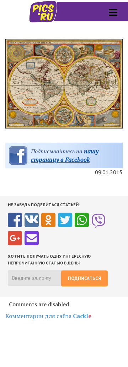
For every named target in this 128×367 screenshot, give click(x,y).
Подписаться (84, 278)
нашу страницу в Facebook (64, 155)
